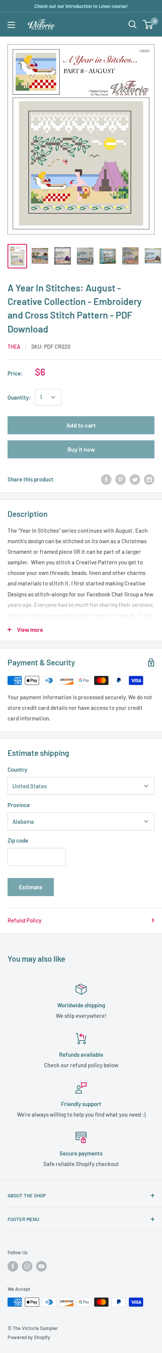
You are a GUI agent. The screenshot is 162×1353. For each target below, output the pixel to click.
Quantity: (19, 397)
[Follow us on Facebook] (13, 1266)
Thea (14, 346)
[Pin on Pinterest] (120, 479)
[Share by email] (149, 479)
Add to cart (81, 425)
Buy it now (81, 449)
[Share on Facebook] (106, 479)
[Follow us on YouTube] (41, 1266)
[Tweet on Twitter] (135, 479)
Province (19, 804)
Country (17, 769)
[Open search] (132, 24)
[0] (148, 24)
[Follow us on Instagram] (27, 1266)
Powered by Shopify (29, 1337)
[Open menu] (11, 25)
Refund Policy (24, 920)
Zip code (18, 840)
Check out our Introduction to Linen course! (81, 6)
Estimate (31, 886)
